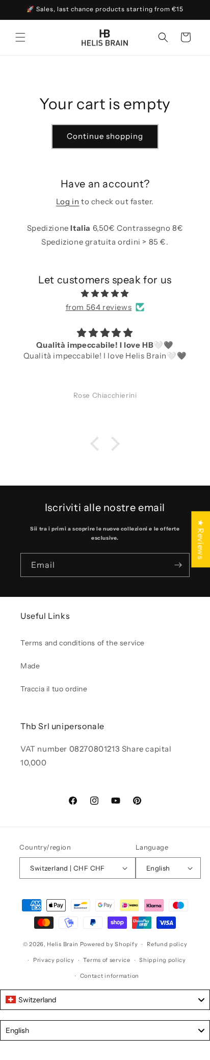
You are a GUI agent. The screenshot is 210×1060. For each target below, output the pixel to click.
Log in (68, 201)
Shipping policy (162, 959)
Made (30, 665)
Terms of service (106, 959)
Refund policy (167, 944)
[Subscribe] (178, 565)
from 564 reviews (99, 307)
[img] (105, 293)
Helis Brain (62, 944)
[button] (20, 37)
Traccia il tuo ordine (54, 688)
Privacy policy (53, 959)
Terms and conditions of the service (82, 642)
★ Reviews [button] (200, 539)
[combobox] (105, 1000)
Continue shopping (105, 136)
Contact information (109, 975)
